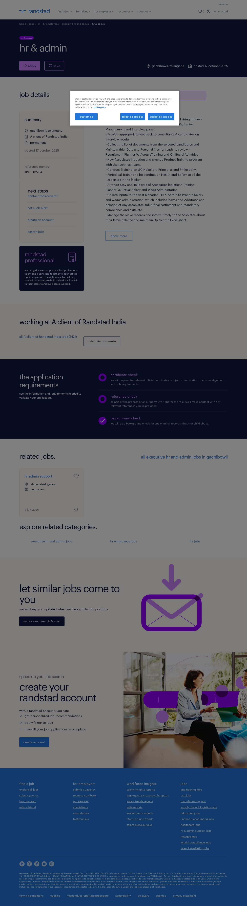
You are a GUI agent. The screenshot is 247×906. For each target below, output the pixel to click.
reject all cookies (132, 116)
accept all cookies (161, 116)
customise (86, 116)
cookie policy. (100, 107)
